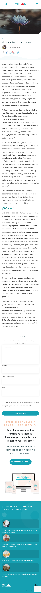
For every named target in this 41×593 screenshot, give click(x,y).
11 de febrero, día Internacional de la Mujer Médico (18, 560)
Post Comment (20, 413)
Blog (4, 38)
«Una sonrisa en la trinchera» (16, 42)
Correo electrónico (8, 377)
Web (3, 388)
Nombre (5, 365)
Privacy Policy (27, 590)
